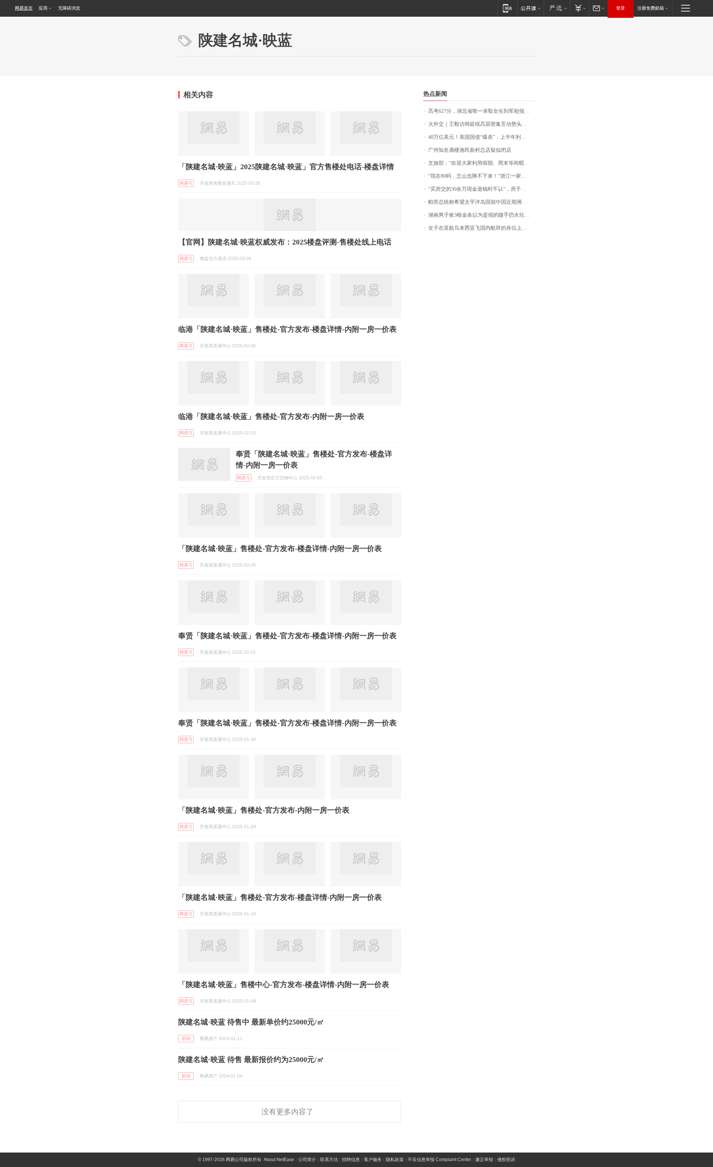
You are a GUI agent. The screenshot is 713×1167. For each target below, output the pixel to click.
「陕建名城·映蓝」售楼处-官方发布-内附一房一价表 (263, 810)
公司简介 (307, 1159)
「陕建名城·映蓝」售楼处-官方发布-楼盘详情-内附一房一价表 (280, 548)
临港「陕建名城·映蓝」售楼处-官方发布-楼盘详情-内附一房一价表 (287, 329)
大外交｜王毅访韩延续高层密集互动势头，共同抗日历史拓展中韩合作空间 (481, 124)
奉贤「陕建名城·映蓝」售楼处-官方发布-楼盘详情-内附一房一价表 (287, 636)
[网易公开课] (530, 8)
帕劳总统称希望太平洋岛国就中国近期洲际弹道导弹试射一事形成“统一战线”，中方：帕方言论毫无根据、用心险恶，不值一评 (481, 202)
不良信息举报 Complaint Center (439, 1159)
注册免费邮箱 (650, 8)
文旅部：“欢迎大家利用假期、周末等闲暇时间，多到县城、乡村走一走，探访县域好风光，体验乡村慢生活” (481, 163)
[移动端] (507, 8)
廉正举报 (484, 1159)
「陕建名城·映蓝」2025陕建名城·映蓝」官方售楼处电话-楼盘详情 (286, 167)
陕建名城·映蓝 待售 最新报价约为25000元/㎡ (251, 1059)
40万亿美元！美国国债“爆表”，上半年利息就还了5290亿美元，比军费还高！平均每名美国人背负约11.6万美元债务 (481, 137)
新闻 (186, 1038)
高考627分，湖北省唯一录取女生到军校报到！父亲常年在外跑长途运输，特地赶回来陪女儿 (481, 111)
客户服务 (373, 1159)
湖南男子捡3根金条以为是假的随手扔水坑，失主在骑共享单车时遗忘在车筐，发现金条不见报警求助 (481, 215)
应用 (43, 8)
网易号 (186, 183)
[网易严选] (557, 8)
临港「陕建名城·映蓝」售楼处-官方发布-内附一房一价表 (271, 416)
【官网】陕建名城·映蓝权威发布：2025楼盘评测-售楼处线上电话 (284, 242)
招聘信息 (351, 1159)
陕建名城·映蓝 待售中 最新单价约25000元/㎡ (251, 1022)
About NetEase (279, 1159)
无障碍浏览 (69, 8)
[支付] (579, 8)
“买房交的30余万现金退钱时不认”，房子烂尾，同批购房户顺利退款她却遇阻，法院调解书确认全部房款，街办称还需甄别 (481, 189)
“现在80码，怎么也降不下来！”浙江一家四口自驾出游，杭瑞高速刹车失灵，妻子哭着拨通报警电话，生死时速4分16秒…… (481, 176)
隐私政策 (395, 1159)
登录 (620, 8)
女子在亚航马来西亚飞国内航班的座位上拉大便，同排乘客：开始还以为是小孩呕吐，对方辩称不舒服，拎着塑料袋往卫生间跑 (481, 228)
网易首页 (24, 8)
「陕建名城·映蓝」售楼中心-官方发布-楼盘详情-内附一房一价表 (283, 984)
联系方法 (329, 1159)
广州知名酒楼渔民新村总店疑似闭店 (469, 150)
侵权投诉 (506, 1159)
